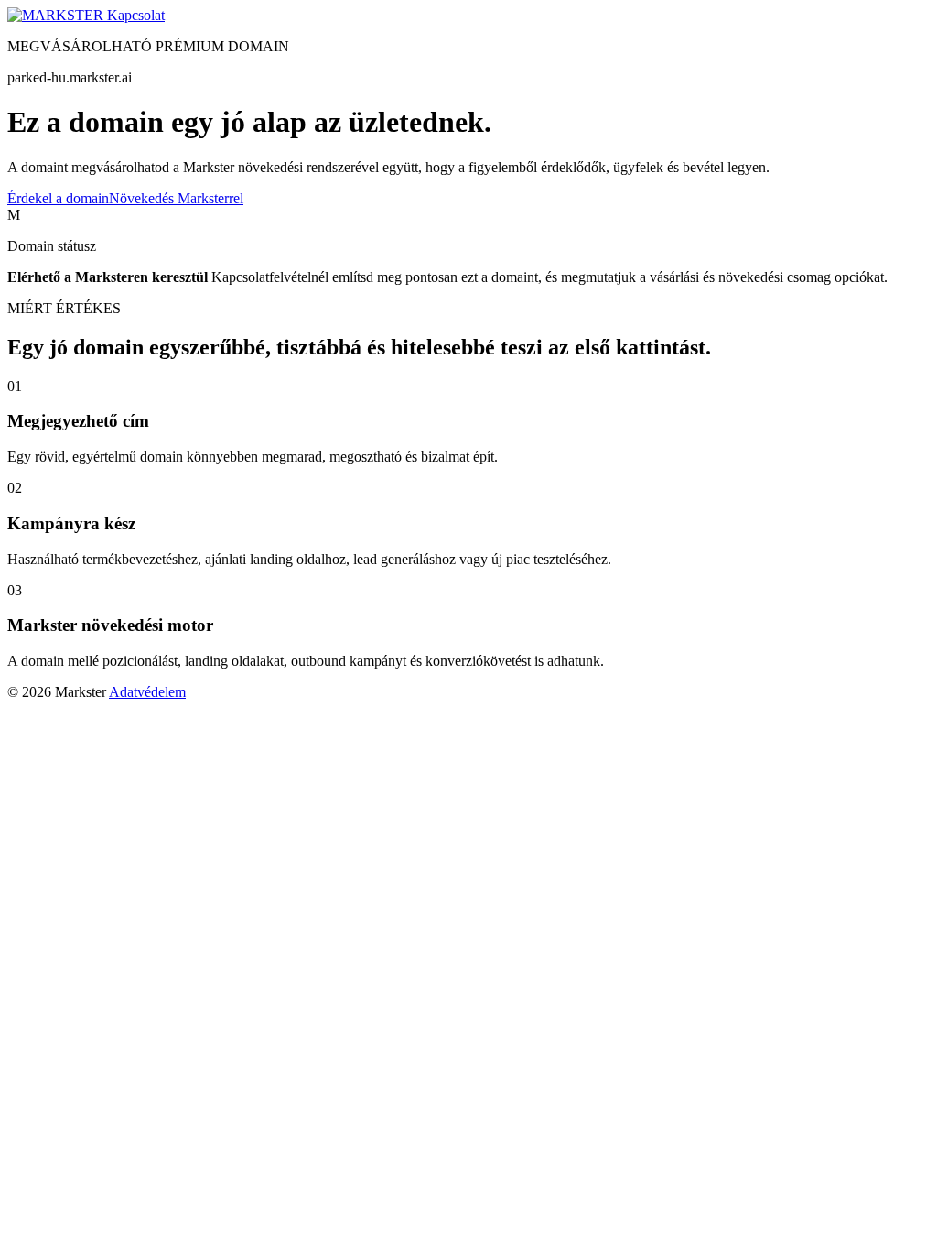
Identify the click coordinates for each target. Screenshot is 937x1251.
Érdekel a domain (58, 198)
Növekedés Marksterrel (176, 198)
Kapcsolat (136, 15)
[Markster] (57, 15)
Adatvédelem (147, 692)
